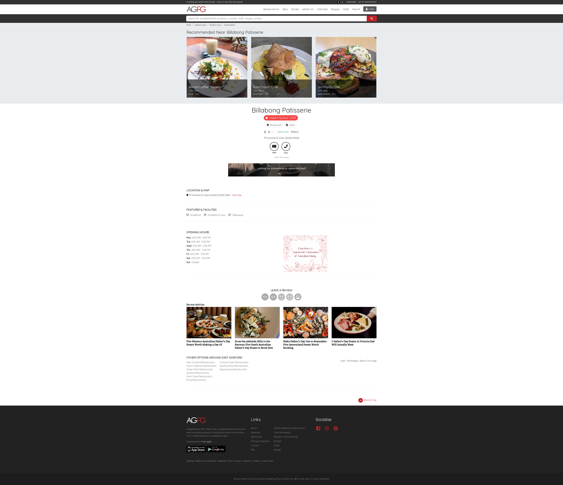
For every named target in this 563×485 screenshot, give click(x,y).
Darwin (237, 460)
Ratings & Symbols (260, 441)
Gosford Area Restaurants (233, 365)
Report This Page (368, 361)
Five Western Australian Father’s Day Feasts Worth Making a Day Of (208, 343)
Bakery (295, 131)
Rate (292, 125)
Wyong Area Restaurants (233, 369)
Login (371, 8)
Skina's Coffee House (203, 87)
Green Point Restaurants (199, 369)
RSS (253, 450)
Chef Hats (322, 9)
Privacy (314, 479)
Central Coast (200, 25)
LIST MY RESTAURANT (367, 2)
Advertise (255, 432)
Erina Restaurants (196, 379)
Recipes (335, 9)
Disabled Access (216, 215)
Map (274, 146)
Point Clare (258, 94)
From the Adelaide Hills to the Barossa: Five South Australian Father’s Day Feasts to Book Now (254, 344)
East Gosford (229, 25)
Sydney (190, 460)
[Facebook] (338, 2)
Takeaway (237, 215)
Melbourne (200, 460)
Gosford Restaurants (197, 372)
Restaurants (270, 9)
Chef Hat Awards (235, 2)
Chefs (346, 9)
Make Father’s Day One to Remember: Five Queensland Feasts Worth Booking (305, 344)
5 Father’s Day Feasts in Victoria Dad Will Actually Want (353, 343)
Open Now (283, 131)
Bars (285, 9)
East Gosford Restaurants (200, 362)
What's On (308, 9)
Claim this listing (282, 157)
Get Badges (352, 361)
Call (286, 146)
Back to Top (370, 400)
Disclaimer (324, 479)
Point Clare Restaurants (199, 376)
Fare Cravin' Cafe (265, 87)
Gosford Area (215, 25)
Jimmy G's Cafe (329, 87)
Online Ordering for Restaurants (289, 428)
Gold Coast (267, 460)
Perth (230, 460)
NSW (188, 25)
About (254, 428)
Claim (343, 361)
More (355, 9)
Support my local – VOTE (282, 117)
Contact (255, 445)
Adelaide (221, 460)
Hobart (257, 460)
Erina (191, 94)
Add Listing (256, 436)
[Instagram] (342, 2)
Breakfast (195, 215)
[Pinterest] (336, 428)
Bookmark (275, 125)
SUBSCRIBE (351, 2)
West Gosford (324, 94)
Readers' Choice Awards (286, 436)
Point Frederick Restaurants (201, 365)
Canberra (247, 460)
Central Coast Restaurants (234, 362)
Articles (295, 9)
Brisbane (211, 460)
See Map (236, 195)
